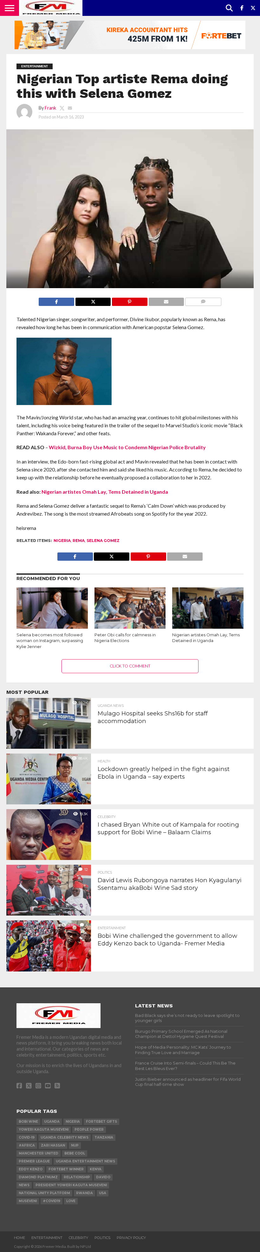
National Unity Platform (44, 1193)
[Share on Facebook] (56, 300)
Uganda (52, 1122)
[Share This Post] (93, 300)
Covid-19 (27, 1137)
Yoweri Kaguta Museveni (43, 1129)
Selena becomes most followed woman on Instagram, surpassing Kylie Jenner (49, 641)
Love (70, 1201)
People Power (89, 1129)
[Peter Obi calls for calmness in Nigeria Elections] (130, 628)
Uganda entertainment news (85, 1161)
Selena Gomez (103, 540)
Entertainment (46, 1237)
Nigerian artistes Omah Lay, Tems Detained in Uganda (105, 492)
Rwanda (84, 1193)
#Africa (27, 1145)
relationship (77, 1177)
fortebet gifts (101, 1122)
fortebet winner (66, 1169)
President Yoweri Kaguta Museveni (71, 1185)
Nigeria (62, 540)
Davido (103, 1177)
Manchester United (38, 1153)
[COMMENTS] (203, 300)
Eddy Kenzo (30, 1169)
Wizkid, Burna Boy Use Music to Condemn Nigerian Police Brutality (127, 447)
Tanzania (103, 1137)
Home (19, 1237)
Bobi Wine (28, 1122)
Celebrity (78, 1237)
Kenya (95, 1169)
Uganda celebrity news (64, 1137)
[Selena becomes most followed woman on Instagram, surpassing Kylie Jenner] (52, 628)
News (24, 1185)
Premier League (34, 1161)
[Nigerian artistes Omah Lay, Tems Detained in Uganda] (208, 628)
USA (102, 1193)
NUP (75, 1145)
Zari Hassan (53, 1145)
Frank (50, 108)
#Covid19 (51, 1201)
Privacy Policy (131, 1237)
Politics (102, 1237)
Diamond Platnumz (38, 1177)
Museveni (28, 1201)
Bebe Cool (74, 1153)
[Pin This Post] (129, 300)
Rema (79, 540)
